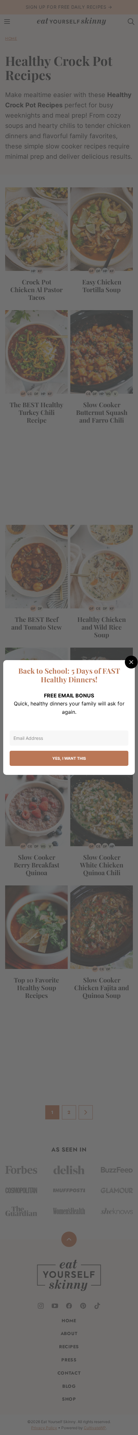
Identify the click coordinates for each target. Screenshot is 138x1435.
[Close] (131, 662)
